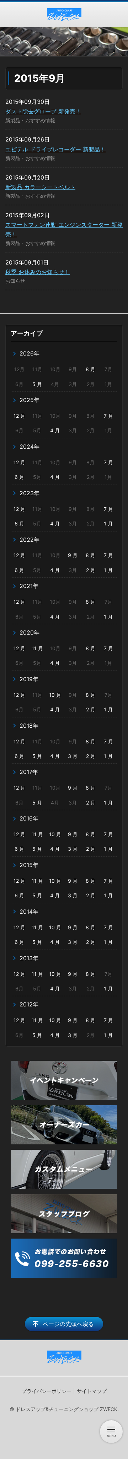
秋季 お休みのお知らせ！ (37, 272)
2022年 (29, 539)
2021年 (29, 585)
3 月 (73, 756)
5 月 (37, 384)
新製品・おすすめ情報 (30, 120)
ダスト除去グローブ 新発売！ (43, 111)
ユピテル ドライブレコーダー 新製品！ (55, 149)
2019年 (29, 679)
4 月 (55, 430)
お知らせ (15, 281)
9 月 (73, 555)
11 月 (37, 648)
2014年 (29, 911)
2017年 (29, 771)
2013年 (29, 958)
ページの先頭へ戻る (68, 1323)
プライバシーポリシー (46, 1391)
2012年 (29, 1004)
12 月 (19, 416)
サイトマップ (92, 1391)
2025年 (29, 400)
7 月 (108, 416)
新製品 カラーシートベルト (40, 187)
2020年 (29, 632)
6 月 (19, 477)
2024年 (29, 446)
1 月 (108, 523)
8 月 (90, 369)
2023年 (29, 493)
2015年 (29, 865)
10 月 (55, 695)
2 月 (90, 570)
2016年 (29, 818)
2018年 (29, 725)
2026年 (29, 353)
